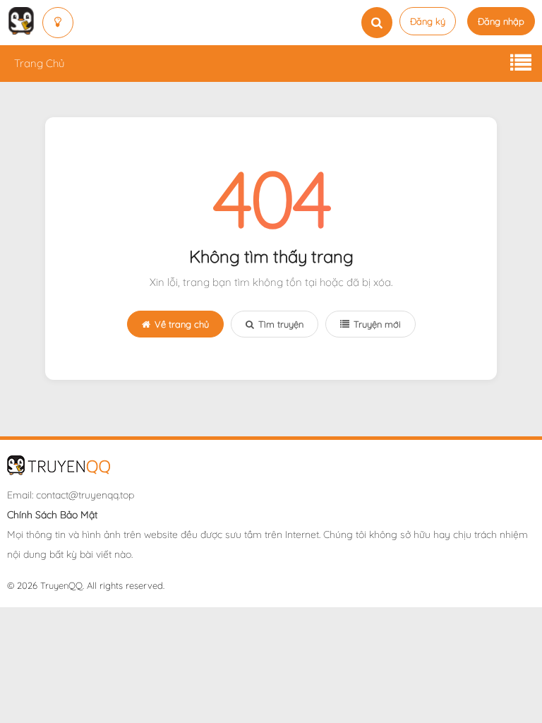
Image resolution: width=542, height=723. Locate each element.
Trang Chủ (39, 63)
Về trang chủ (182, 324)
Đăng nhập (501, 21)
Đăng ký (427, 21)
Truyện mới (377, 324)
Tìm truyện (280, 324)
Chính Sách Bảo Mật (52, 514)
